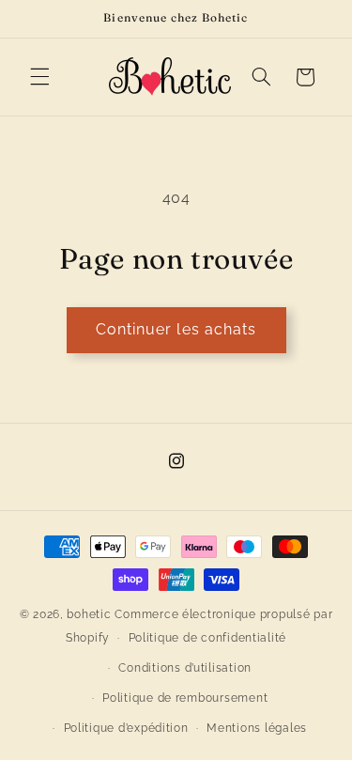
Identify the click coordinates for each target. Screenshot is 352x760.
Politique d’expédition (126, 728)
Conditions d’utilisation (185, 668)
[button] (39, 77)
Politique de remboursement (185, 698)
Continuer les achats (176, 329)
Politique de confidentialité (208, 637)
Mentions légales (257, 728)
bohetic (89, 614)
